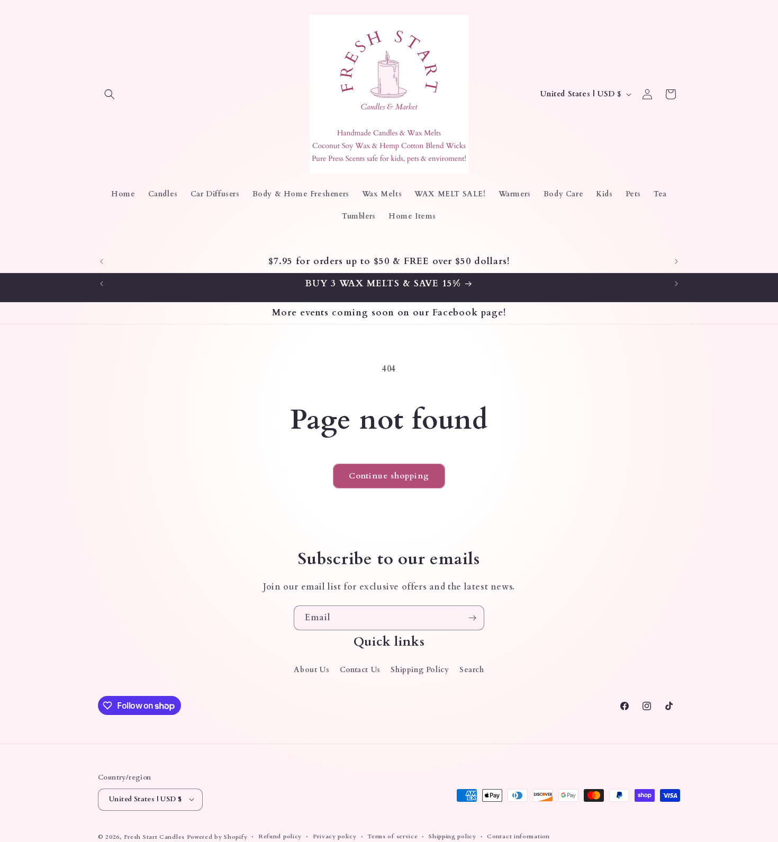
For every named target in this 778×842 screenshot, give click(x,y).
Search (471, 670)
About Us (311, 670)
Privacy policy (335, 836)
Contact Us (360, 670)
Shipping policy (452, 836)
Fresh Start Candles (154, 836)
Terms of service (392, 836)
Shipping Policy (420, 670)
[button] (109, 94)
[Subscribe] (472, 617)
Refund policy (280, 836)
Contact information (518, 836)
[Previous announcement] (101, 261)
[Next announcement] (676, 261)
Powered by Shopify (217, 836)
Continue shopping (389, 475)
